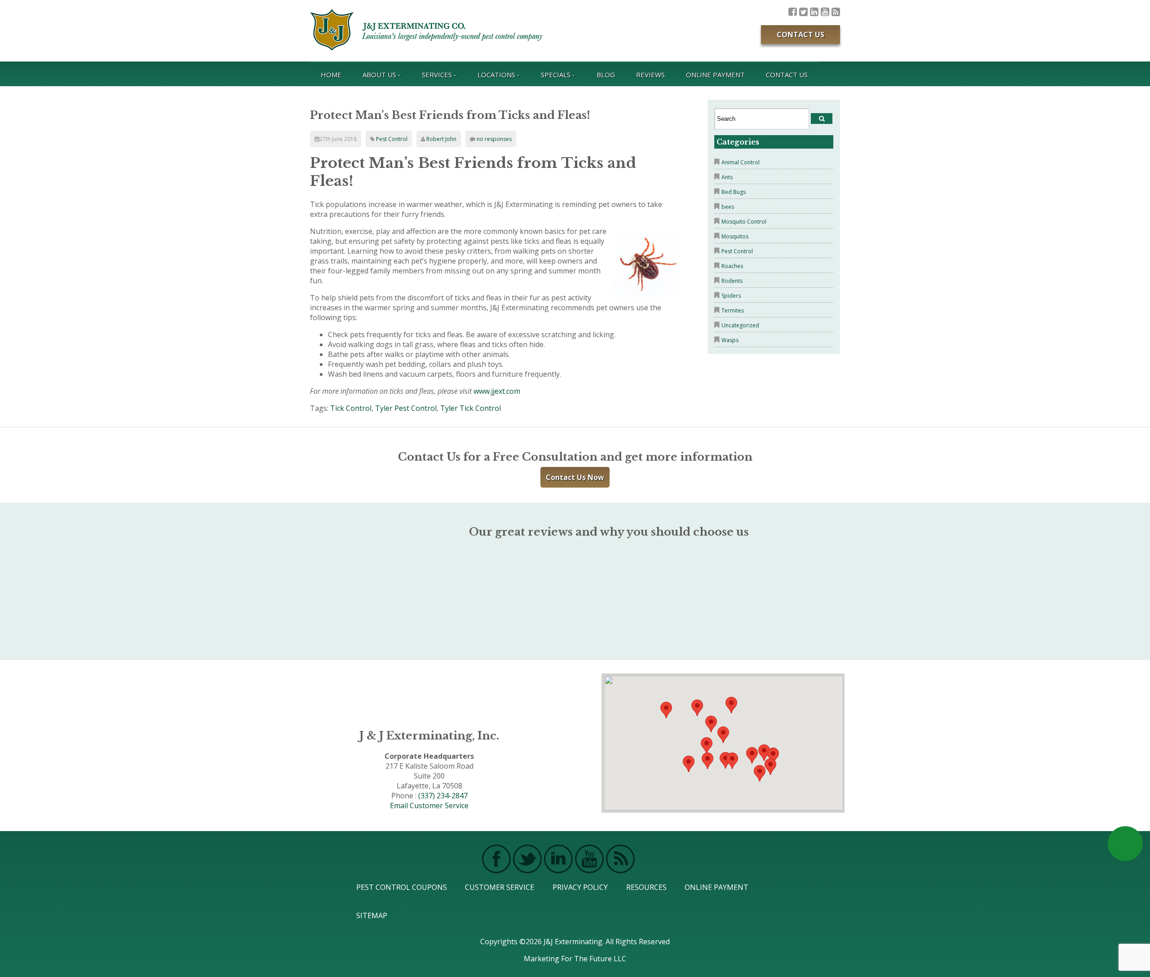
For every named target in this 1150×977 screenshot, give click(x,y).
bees (727, 207)
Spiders (731, 295)
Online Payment (715, 74)
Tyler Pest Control (406, 408)
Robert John (441, 139)
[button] (732, 761)
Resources (646, 887)
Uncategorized (740, 325)
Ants (727, 177)
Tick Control (351, 408)
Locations (496, 74)
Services (437, 74)
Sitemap (371, 915)
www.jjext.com (496, 391)
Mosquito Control (743, 221)
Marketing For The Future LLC (575, 959)
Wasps (730, 340)
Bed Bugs (733, 192)
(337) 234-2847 (443, 796)
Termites (732, 310)
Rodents (732, 281)
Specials (556, 74)
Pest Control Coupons (401, 887)
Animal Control (740, 162)
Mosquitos (734, 236)
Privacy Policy (580, 887)
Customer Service (499, 887)
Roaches (732, 266)
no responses (494, 139)
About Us (379, 74)
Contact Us (800, 35)
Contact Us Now (575, 477)
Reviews (650, 74)
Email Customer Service (429, 805)
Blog (606, 74)
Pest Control (391, 139)
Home (331, 74)
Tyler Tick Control (470, 408)
